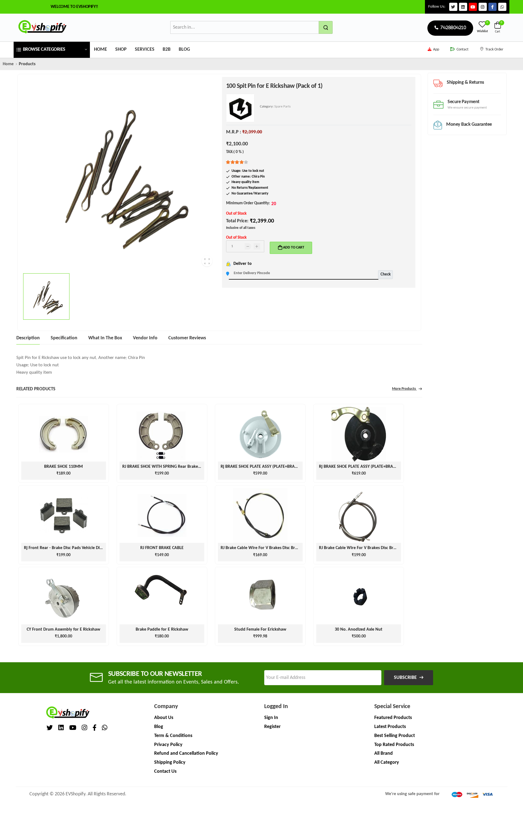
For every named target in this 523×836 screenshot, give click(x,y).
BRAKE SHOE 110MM (63, 467)
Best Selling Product (394, 735)
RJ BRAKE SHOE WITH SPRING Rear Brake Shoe (165, 467)
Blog (184, 49)
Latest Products (390, 726)
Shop (121, 49)
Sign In (271, 717)
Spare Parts (282, 106)
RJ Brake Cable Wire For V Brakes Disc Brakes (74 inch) (369, 548)
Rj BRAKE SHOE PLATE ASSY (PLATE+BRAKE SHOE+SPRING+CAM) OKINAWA (289, 467)
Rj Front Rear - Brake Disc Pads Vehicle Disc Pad (67, 548)
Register (272, 726)
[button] (52, 50)
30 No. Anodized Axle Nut (358, 629)
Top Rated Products (394, 744)
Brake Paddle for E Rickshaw (162, 629)
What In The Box (105, 338)
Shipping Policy (170, 762)
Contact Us (165, 771)
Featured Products (393, 717)
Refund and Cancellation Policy (186, 753)
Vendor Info (145, 338)
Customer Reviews (187, 338)
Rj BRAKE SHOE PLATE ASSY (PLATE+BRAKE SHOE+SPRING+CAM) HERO (384, 467)
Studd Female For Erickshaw (260, 629)
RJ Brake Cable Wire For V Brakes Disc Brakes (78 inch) (270, 548)
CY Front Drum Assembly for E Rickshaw (63, 629)
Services (144, 49)
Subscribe (405, 677)
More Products (404, 389)
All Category (386, 762)
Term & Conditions (173, 735)
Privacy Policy (168, 744)
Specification (64, 338)
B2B (167, 49)
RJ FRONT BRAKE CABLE (162, 548)
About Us (163, 717)
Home (100, 49)
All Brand (383, 753)
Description (28, 338)
